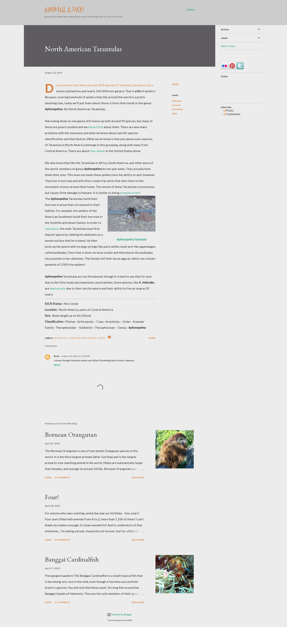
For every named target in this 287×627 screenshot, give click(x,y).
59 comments (62, 477)
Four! (52, 497)
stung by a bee (129, 192)
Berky (56, 356)
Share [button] (175, 84)
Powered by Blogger (121, 614)
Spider (175, 113)
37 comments (62, 602)
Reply (57, 364)
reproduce (52, 228)
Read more (138, 477)
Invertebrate (177, 109)
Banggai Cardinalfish (72, 559)
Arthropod (176, 101)
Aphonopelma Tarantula (132, 239)
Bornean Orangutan (71, 434)
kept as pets (58, 288)
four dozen (97, 151)
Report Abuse (228, 46)
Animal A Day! (64, 9)
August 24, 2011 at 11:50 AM (76, 356)
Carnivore (176, 105)
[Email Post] (109, 338)
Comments (232, 114)
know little (95, 127)
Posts (229, 110)
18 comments (62, 540)
